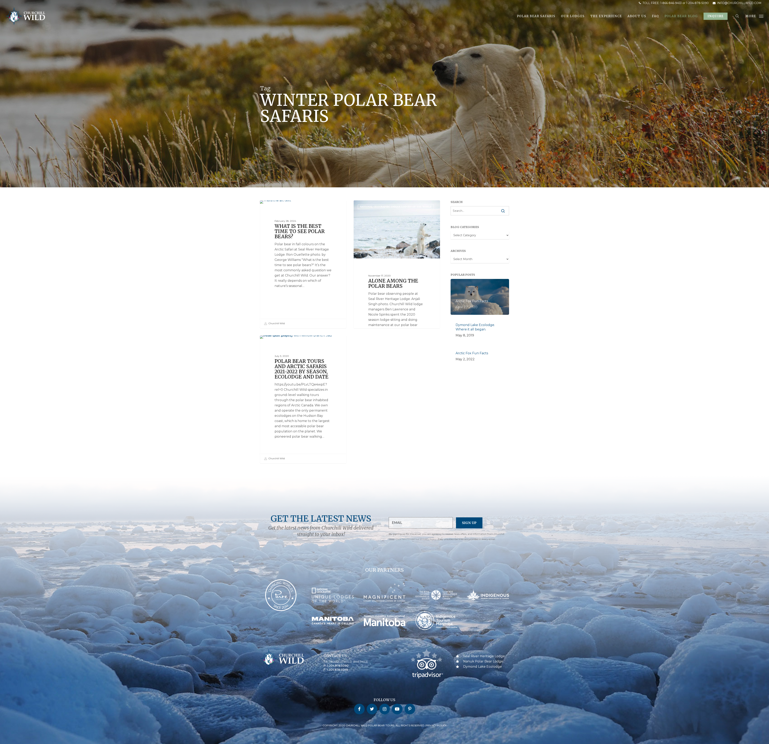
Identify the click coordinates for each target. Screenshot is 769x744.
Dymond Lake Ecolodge (482, 666)
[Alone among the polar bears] (397, 291)
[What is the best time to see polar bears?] (303, 264)
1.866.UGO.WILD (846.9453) (348, 661)
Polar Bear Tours (278, 206)
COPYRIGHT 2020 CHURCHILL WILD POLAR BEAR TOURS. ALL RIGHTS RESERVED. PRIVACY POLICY (384, 725)
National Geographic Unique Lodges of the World (396, 206)
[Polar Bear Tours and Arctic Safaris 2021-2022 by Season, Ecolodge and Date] (303, 399)
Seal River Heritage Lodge (484, 656)
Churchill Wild (276, 323)
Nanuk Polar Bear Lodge (483, 661)
